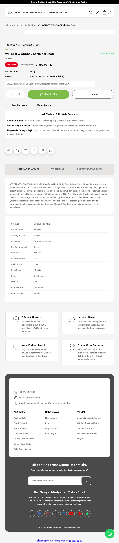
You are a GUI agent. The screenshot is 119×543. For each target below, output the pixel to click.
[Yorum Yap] (17, 150)
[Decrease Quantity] (9, 94)
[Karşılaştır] (34, 150)
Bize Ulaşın (50, 433)
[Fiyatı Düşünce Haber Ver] (42, 150)
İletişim (80, 439)
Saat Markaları (20, 418)
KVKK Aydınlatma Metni (88, 423)
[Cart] (106, 12)
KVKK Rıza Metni (84, 428)
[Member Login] (97, 12)
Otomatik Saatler (21, 433)
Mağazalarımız (52, 428)
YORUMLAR (58, 169)
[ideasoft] (43, 540)
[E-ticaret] (59, 541)
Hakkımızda (51, 418)
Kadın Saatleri (20, 428)
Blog (47, 423)
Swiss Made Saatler (23, 444)
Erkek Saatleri (20, 423)
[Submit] (86, 481)
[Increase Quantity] (21, 94)
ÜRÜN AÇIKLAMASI (28, 169)
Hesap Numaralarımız (87, 433)
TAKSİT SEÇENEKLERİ (89, 169)
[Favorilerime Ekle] (25, 150)
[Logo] (38, 12)
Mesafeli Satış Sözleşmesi (89, 418)
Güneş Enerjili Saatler (24, 439)
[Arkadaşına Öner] (50, 150)
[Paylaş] (9, 150)
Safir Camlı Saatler (22, 449)
